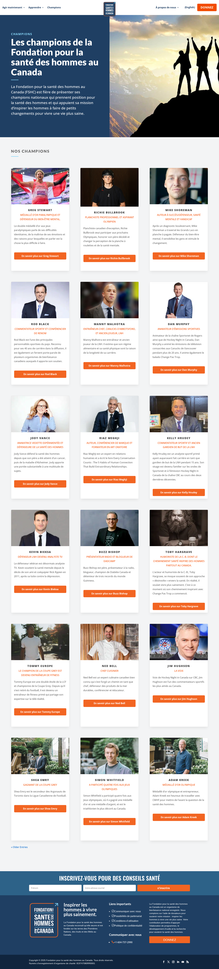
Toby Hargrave (179, 552)
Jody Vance (40, 438)
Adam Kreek (179, 780)
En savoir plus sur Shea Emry (40, 808)
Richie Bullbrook (109, 212)
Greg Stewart (40, 210)
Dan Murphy (179, 324)
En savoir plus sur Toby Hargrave (178, 606)
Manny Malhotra (109, 324)
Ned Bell (109, 666)
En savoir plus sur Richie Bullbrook (109, 258)
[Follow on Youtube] (182, 961)
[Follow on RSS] (187, 961)
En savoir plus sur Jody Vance (40, 483)
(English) (190, 7)
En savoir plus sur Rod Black (40, 374)
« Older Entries (19, 847)
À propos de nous (166, 7)
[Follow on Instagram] (173, 961)
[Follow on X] (168, 961)
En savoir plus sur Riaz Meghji (109, 479)
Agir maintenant (12, 7)
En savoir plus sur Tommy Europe (40, 711)
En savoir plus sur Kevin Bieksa (40, 589)
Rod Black (40, 324)
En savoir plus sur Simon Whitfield (109, 821)
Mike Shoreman (178, 210)
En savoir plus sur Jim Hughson (178, 699)
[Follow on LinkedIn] (178, 961)
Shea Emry (40, 780)
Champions (54, 7)
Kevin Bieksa (40, 552)
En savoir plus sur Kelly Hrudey (178, 492)
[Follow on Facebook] (163, 961)
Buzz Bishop (109, 552)
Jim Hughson (179, 666)
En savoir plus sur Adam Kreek (179, 817)
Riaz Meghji (109, 438)
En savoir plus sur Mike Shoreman (179, 256)
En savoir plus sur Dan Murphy (179, 369)
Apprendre (34, 7)
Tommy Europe (40, 666)
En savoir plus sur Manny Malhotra (109, 365)
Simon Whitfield (109, 780)
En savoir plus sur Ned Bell (109, 703)
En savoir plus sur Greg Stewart (40, 256)
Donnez (207, 7)
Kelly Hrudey (179, 438)
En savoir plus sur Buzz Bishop (109, 593)
